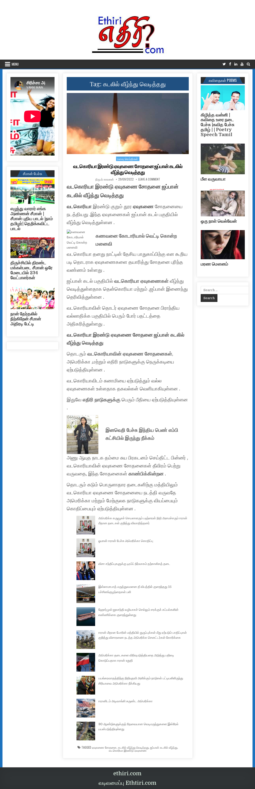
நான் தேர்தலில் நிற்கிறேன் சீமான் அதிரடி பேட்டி (25, 318)
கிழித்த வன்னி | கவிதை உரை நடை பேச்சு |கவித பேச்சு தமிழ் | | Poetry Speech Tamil (217, 124)
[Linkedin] (235, 64)
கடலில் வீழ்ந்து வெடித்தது (133, 747)
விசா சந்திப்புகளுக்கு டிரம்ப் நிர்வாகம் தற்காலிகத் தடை (134, 564)
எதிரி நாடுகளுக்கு (101, 400)
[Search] (248, 64)
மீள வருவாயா (213, 178)
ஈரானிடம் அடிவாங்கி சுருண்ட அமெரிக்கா (125, 701)
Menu (15, 64)
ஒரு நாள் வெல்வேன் (219, 221)
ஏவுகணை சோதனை (104, 747)
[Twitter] (224, 64)
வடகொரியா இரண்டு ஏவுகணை (128, 750)
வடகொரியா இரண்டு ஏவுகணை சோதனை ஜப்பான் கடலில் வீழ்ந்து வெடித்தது (127, 169)
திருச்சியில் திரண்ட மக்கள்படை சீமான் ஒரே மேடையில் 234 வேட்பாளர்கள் (31, 270)
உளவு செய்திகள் (127, 159)
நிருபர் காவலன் (104, 179)
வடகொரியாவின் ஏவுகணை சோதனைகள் (129, 354)
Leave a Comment (149, 179)
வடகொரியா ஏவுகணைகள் (141, 281)
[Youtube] (242, 64)
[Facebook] (230, 64)
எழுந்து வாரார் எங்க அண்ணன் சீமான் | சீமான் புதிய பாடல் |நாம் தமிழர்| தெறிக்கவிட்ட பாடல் (31, 218)
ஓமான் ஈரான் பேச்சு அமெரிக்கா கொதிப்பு (125, 541)
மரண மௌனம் (214, 264)
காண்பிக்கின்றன (145, 474)
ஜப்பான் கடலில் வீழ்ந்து (163, 747)
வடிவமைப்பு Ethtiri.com (127, 783)
